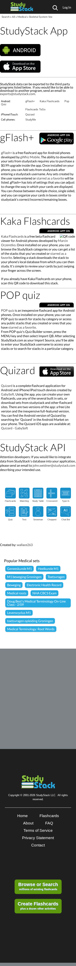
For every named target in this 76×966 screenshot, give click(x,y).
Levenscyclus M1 (19, 613)
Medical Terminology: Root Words (31, 629)
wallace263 (25, 545)
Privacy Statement (38, 838)
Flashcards (49, 816)
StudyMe (30, 119)
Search (6, 16)
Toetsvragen (56, 577)
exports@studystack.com (17, 94)
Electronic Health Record (44, 585)
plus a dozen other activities (38, 905)
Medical (22, 16)
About (28, 823)
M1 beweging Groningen (24, 577)
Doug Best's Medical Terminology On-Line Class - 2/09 (36, 602)
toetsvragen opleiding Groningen (30, 621)
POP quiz (7, 310)
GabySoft (7, 394)
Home (22, 816)
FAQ (49, 823)
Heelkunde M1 (48, 569)
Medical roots (16, 593)
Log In (67, 7)
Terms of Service (38, 830)
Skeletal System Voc (40, 16)
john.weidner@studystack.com (54, 465)
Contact (38, 845)
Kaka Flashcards (50, 101)
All (13, 16)
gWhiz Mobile (30, 157)
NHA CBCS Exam (44, 593)
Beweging (14, 585)
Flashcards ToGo (35, 109)
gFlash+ (30, 101)
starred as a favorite (50, 178)
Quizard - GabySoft (14, 428)
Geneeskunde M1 (19, 569)
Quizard (29, 114)
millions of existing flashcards (38, 886)
